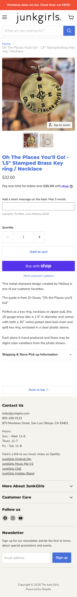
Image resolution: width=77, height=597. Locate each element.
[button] (30, 140)
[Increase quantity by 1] (39, 237)
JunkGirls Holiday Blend (18, 473)
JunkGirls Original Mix (16, 459)
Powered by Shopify (38, 589)
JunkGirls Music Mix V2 (17, 464)
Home (6, 44)
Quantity (7, 227)
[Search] (69, 31)
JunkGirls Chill (11, 469)
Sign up (62, 557)
